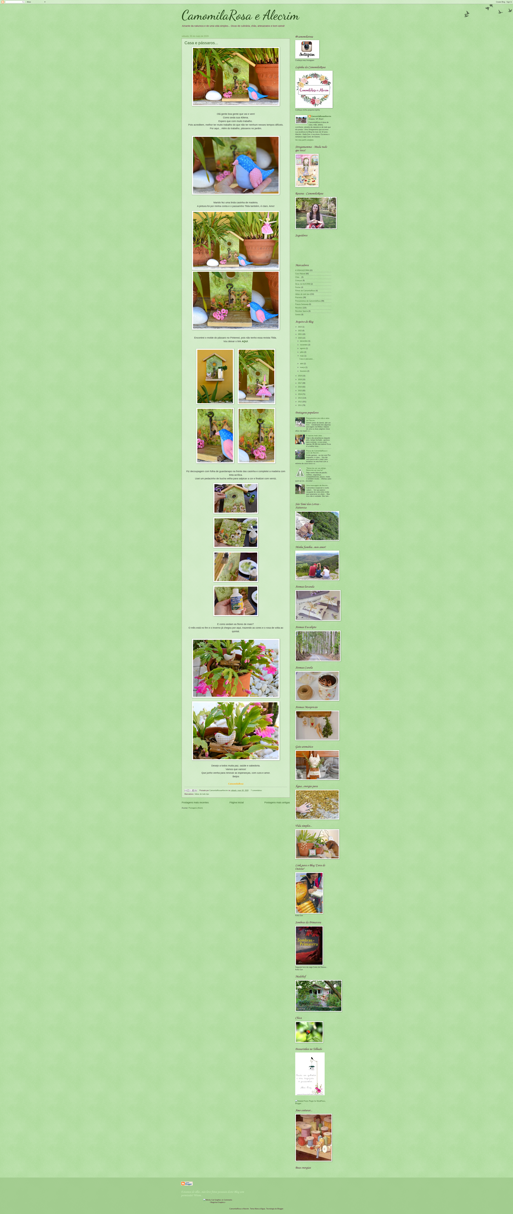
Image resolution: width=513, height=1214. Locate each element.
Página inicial (237, 802)
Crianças (298, 280)
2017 (300, 383)
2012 (300, 402)
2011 (300, 405)
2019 (300, 376)
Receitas (298, 308)
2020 (300, 338)
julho (302, 352)
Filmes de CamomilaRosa (305, 291)
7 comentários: (256, 790)
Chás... (298, 277)
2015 (300, 391)
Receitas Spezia (301, 311)
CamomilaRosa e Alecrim (240, 15)
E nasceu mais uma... (314, 436)
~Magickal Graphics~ (217, 1202)
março (302, 367)
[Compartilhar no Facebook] (193, 790)
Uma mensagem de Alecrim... (317, 485)
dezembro (304, 341)
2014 (300, 394)
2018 (300, 379)
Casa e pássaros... (201, 43)
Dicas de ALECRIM (302, 284)
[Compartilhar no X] (190, 790)
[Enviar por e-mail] (185, 790)
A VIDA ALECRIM (302, 270)
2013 (300, 398)
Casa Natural (300, 274)
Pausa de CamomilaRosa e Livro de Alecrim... (316, 452)
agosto (303, 348)
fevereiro (303, 371)
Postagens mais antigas (277, 802)
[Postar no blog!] (188, 790)
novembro (304, 345)
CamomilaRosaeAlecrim (321, 116)
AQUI (245, 341)
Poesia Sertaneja (301, 304)
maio (302, 356)
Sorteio (298, 315)
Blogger (280, 1209)
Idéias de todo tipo (202, 794)
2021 (300, 334)
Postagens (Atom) (196, 808)
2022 (300, 331)
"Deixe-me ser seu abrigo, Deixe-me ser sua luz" (316, 469)
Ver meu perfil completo (304, 140)
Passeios (298, 297)
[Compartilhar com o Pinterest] (196, 790)
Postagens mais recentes (195, 802)
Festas (298, 287)
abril (302, 364)
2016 (300, 387)
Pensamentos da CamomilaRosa (308, 301)
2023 (300, 327)
